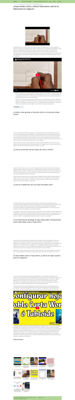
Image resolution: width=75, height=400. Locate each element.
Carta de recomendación (26, 1)
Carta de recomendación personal (40, 1)
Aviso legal (26, 397)
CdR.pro (15, 1)
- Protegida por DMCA (22, 398)
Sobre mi (54, 1)
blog (50, 1)
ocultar (21, 107)
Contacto (60, 1)
